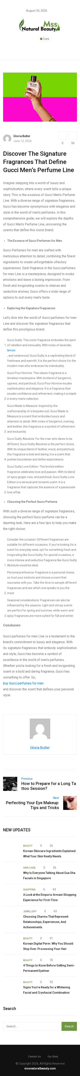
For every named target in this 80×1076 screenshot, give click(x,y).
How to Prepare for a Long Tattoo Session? (48, 786)
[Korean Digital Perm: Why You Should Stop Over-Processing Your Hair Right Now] (11, 944)
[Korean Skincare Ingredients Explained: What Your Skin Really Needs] (11, 851)
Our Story (53, 1056)
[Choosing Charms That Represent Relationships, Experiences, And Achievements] (11, 917)
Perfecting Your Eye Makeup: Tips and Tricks (32, 805)
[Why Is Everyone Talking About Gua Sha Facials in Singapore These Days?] (11, 873)
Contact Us (34, 1056)
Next (56, 797)
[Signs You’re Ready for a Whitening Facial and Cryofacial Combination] (11, 987)
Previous (27, 778)
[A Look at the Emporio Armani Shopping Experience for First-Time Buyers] (11, 895)
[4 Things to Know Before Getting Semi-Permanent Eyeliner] (11, 966)
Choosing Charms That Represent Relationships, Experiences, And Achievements (45, 922)
